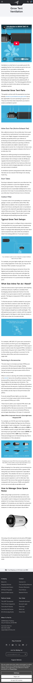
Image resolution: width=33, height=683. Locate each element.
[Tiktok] (26, 645)
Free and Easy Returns (25, 584)
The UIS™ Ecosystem (7, 601)
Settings (16, 673)
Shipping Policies (6, 584)
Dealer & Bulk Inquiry (7, 592)
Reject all (16, 677)
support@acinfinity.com (8, 630)
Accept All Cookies (16, 680)
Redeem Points (23, 592)
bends (6, 378)
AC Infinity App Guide (7, 612)
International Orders (7, 587)
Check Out (22, 612)
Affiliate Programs (6, 590)
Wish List (21, 609)
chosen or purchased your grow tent (16, 96)
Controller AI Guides (7, 606)
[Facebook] (9, 645)
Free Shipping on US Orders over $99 (18, 570)
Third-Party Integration (8, 604)
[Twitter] (16, 645)
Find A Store (22, 590)
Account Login (23, 604)
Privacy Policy (13, 669)
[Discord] (23, 645)
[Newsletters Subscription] (25, 654)
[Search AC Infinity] (28, 2)
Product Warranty (24, 587)
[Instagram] (6, 645)
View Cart (22, 606)
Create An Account (24, 601)
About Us (4, 582)
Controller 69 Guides (7, 609)
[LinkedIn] (19, 645)
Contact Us (22, 582)
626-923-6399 (5, 628)
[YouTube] (12, 645)
